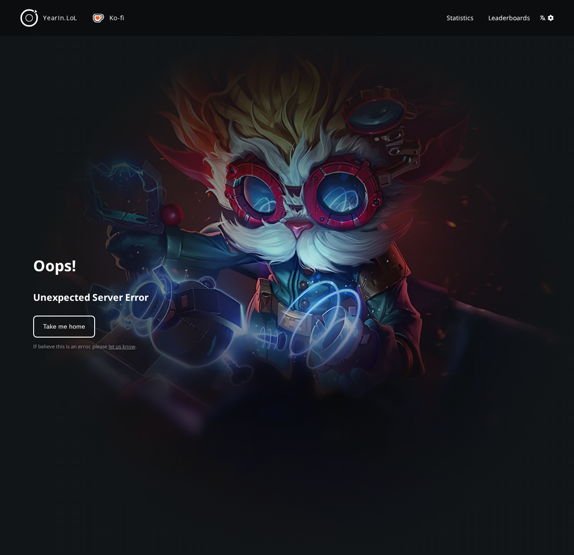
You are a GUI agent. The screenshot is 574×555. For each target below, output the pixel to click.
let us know (122, 346)
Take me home (64, 326)
